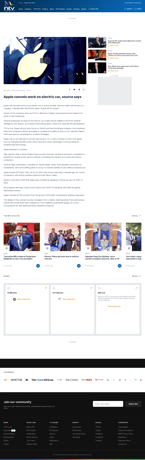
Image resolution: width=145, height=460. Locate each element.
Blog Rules (122, 437)
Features (28, 9)
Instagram (99, 434)
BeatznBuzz (54, 441)
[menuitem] (21, 9)
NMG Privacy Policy (125, 434)
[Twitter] (74, 89)
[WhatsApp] (83, 89)
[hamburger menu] (135, 9)
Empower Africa (124, 441)
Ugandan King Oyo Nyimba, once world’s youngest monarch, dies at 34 (102, 257)
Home (21, 9)
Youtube (98, 441)
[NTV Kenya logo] (9, 6)
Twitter (98, 430)
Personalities (129, 3)
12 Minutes (12, 293)
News (52, 9)
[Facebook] (69, 89)
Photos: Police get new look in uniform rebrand (61, 257)
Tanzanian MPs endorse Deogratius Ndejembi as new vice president (20, 257)
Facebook (99, 437)
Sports (83, 9)
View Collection (23, 299)
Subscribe (138, 3)
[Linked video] (97, 42)
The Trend (31, 441)
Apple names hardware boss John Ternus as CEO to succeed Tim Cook (123, 54)
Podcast (76, 9)
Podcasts (9, 430)
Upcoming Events (79, 434)
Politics (45, 9)
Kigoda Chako (32, 444)
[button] (136, 9)
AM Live (101, 293)
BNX (51, 444)
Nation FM (30, 427)
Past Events (76, 430)
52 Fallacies (58, 293)
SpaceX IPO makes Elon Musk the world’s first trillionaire (124, 42)
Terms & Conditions (125, 430)
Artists (52, 437)
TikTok (98, 427)
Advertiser (76, 437)
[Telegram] (79, 89)
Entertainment (9, 437)
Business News (9, 434)
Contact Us (122, 444)
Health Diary (31, 434)
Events (69, 9)
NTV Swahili (60, 9)
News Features (32, 437)
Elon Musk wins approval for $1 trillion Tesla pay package (123, 67)
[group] (14, 380)
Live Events (76, 427)
